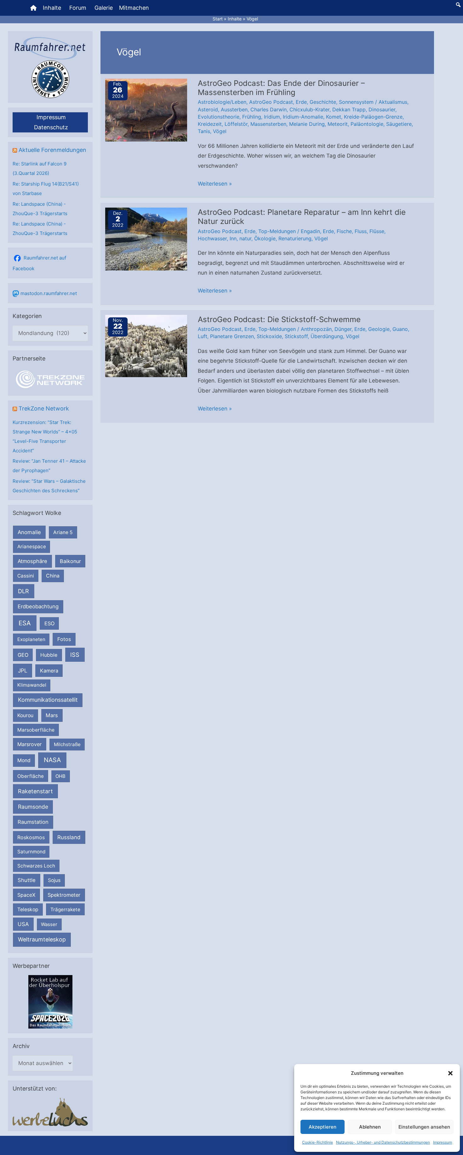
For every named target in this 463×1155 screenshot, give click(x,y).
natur (245, 238)
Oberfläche (30, 776)
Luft (202, 336)
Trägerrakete (65, 909)
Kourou (25, 715)
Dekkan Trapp (349, 109)
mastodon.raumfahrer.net (48, 293)
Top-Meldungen (277, 231)
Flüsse (376, 231)
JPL (22, 670)
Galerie (103, 7)
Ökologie (265, 238)
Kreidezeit (210, 124)
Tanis (204, 131)
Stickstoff (296, 336)
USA (23, 924)
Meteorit (338, 124)
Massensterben (268, 124)
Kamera (49, 670)
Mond (24, 760)
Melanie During (307, 124)
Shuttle (27, 880)
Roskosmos (31, 837)
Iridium (272, 117)
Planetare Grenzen (232, 336)
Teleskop (27, 909)
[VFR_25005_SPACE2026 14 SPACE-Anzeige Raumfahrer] (50, 1002)
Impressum (442, 1142)
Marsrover (29, 744)
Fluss (361, 231)
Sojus (54, 880)
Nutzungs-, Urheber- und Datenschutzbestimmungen (383, 1142)
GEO (23, 655)
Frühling (251, 117)
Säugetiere (399, 124)
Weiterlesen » (215, 184)
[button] (450, 1073)
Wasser (49, 924)
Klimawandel (31, 685)
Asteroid (208, 109)
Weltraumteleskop (42, 939)
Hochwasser (212, 238)
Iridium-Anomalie (303, 117)
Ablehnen (370, 1127)
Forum (77, 7)
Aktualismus (393, 102)
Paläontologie (367, 124)
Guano (400, 329)
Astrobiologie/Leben (222, 102)
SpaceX (26, 895)
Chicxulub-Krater (309, 109)
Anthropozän (316, 329)
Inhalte (52, 7)
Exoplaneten (31, 639)
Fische (344, 231)
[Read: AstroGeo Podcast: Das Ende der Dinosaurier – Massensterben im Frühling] (146, 109)
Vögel (219, 131)
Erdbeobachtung (38, 606)
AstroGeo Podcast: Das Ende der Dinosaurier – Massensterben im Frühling (281, 88)
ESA (25, 623)
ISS (74, 654)
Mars (52, 715)
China (53, 576)
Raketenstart (35, 791)
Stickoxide (269, 336)
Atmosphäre (32, 561)
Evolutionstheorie (218, 117)
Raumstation (33, 822)
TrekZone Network (44, 408)
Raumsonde (33, 806)
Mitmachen (134, 7)
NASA (52, 760)
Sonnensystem (356, 102)
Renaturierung (295, 238)
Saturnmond (31, 852)
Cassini (25, 576)
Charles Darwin (268, 109)
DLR (23, 591)
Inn (233, 238)
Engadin (310, 231)
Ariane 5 (63, 532)
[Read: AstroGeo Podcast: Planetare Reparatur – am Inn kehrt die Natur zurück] (146, 239)
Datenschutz (51, 127)
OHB (60, 776)
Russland (69, 837)
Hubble (48, 655)
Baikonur (70, 561)
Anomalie (29, 532)
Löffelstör (236, 124)
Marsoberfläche (35, 730)
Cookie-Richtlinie (317, 1142)
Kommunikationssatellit (47, 699)
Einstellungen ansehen (424, 1127)
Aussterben (234, 109)
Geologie (379, 329)
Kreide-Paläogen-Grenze (373, 117)
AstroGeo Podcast (271, 102)
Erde (301, 102)
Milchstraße (67, 744)
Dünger (343, 329)
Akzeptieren (322, 1127)
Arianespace (31, 547)
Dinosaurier (382, 109)
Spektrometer (64, 895)
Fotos (64, 639)
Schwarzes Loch (36, 866)
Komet (333, 117)
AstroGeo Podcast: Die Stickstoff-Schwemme (279, 319)
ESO (49, 623)
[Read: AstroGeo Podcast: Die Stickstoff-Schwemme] (146, 346)
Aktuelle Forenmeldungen (52, 150)
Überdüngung (327, 336)
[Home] (33, 8)
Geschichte (323, 102)
